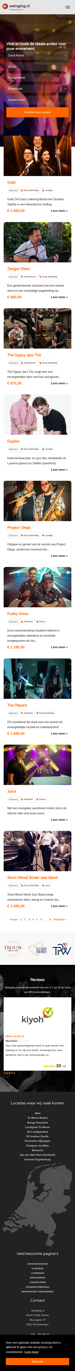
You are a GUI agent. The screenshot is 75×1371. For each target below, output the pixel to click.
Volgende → (61, 919)
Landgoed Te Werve (37, 1127)
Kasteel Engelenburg (38, 1159)
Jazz (47, 885)
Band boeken (37, 1278)
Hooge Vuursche (37, 1122)
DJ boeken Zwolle (37, 1136)
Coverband (37, 1273)
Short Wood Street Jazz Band (32, 878)
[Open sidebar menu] (68, 7)
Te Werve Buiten (37, 1117)
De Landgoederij (37, 1131)
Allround (28, 621)
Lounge (49, 190)
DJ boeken (37, 1268)
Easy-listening (31, 190)
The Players (17, 705)
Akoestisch (30, 276)
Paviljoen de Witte (37, 1145)
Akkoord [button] (37, 1361)
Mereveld (37, 1150)
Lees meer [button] (31, 1352)
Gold (11, 182)
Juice (11, 791)
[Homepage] (15, 7)
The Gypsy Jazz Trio (24, 355)
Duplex (13, 441)
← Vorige (12, 919)
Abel (37, 1113)
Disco (42, 621)
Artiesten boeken (37, 1264)
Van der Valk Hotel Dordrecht (37, 1154)
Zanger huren (37, 1282)
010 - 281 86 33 (40, 1334)
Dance (42, 799)
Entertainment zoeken (37, 112)
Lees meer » (59, 210)
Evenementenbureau (37, 1287)
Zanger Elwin (18, 269)
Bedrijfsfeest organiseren (37, 1292)
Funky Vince (17, 614)
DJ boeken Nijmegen (37, 1140)
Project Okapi (19, 528)
